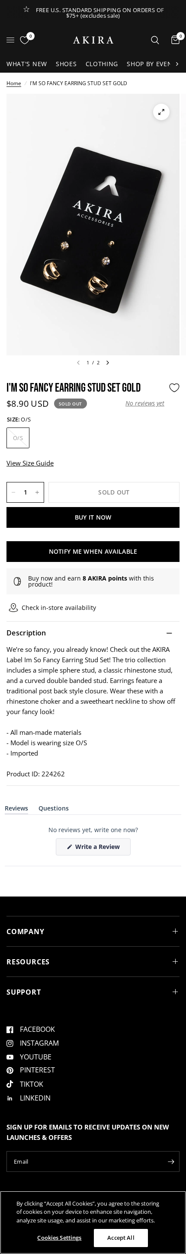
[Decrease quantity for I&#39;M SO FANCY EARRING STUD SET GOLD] (13, 492)
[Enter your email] (171, 1161)
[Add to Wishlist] (174, 387)
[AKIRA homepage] (93, 40)
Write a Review (99, 848)
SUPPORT (23, 992)
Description (26, 633)
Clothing (102, 64)
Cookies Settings (59, 1237)
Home (13, 83)
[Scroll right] (177, 64)
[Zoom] (161, 112)
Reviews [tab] (16, 809)
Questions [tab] (53, 809)
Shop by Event (151, 64)
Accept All (120, 1237)
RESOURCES (28, 962)
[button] (144, 403)
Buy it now (93, 517)
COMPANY (25, 931)
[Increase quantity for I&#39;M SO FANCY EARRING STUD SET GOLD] (37, 492)
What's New (26, 64)
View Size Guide (30, 463)
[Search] (155, 40)
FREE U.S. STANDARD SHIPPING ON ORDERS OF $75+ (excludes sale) (100, 12)
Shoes (66, 64)
